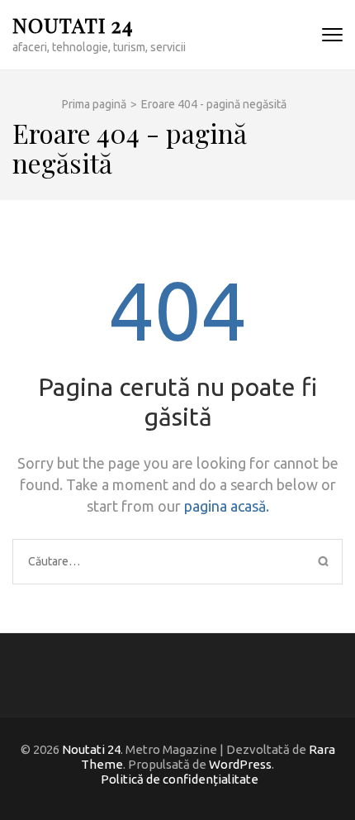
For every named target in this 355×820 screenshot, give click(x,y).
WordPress (240, 764)
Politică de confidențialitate (179, 779)
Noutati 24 (72, 24)
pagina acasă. (226, 506)
